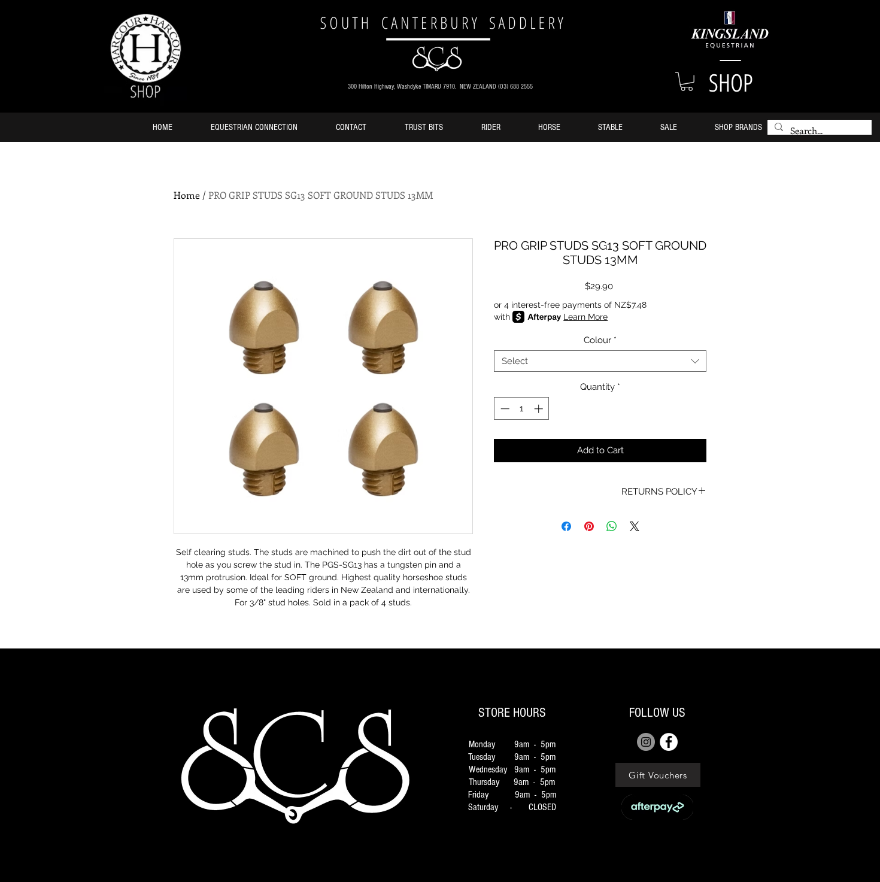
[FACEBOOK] (669, 742)
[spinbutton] (522, 409)
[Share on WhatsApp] (612, 526)
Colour (600, 340)
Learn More (585, 317)
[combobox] (600, 361)
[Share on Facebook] (566, 526)
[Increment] (540, 409)
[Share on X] (634, 526)
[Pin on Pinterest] (589, 526)
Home (187, 195)
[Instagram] (646, 742)
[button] (686, 81)
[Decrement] (504, 409)
